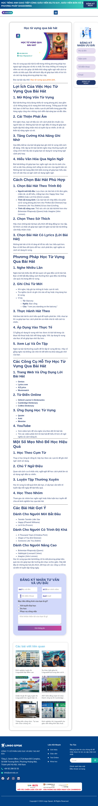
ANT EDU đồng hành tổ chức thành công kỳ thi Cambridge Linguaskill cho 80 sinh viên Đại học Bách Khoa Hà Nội (53, 697)
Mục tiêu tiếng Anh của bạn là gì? (33, 601)
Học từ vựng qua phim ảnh (42, 80)
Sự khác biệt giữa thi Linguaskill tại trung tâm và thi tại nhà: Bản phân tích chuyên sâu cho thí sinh (53, 671)
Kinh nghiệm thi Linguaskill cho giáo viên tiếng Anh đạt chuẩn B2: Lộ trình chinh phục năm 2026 (53, 722)
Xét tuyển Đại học (28, 606)
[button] (56, 13)
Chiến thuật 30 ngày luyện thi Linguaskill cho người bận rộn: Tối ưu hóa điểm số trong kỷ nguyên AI (27, 697)
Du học (23, 608)
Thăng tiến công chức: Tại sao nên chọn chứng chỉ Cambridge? (27, 722)
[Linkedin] (18, 778)
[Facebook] (3, 778)
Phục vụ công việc (28, 611)
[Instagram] (13, 778)
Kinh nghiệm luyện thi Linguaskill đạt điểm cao (25, 671)
